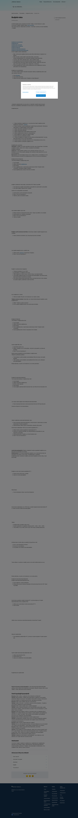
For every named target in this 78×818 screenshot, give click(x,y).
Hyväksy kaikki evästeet (41, 95)
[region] (39, 90)
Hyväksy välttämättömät (41, 92)
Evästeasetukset (25, 92)
